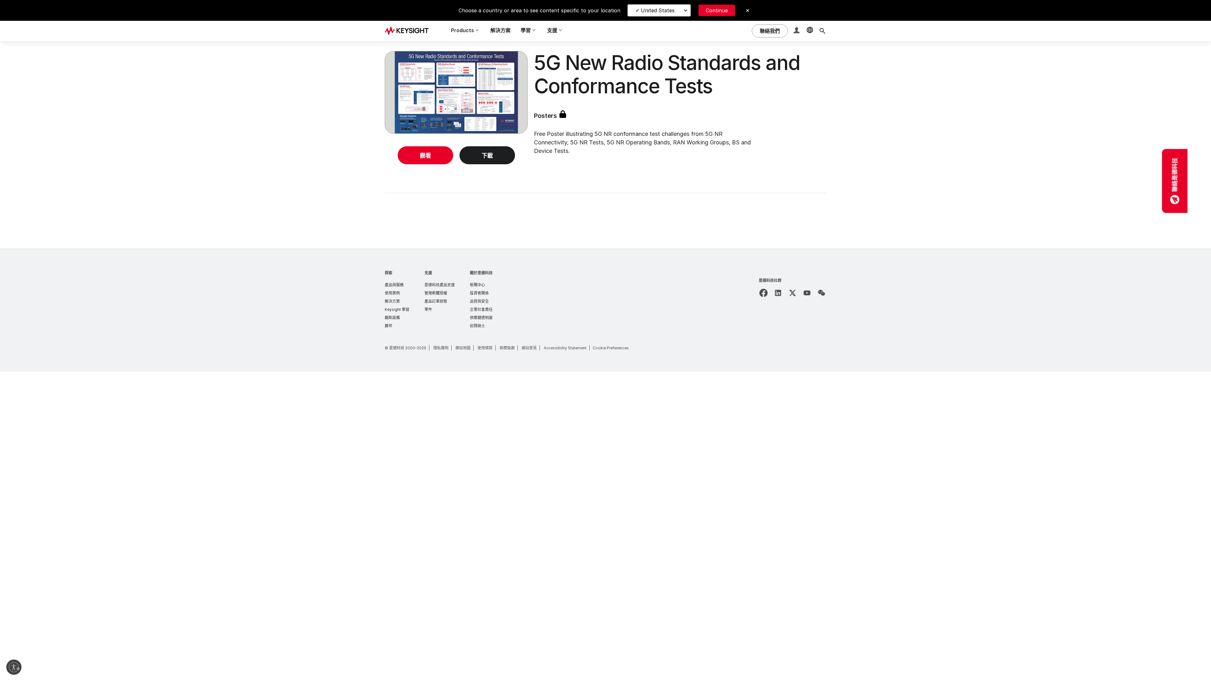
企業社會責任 (481, 309)
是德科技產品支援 (439, 284)
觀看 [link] (425, 155)
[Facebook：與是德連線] (763, 293)
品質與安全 (479, 301)
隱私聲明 (440, 348)
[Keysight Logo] (409, 30)
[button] (797, 31)
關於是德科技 (481, 273)
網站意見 (529, 348)
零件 (428, 309)
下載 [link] (487, 155)
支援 (428, 273)
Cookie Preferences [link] (611, 348)
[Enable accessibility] (13, 667)
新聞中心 (477, 284)
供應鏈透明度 (481, 317)
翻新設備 (392, 317)
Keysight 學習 (397, 309)
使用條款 (485, 348)
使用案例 (392, 293)
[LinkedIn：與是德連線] (778, 293)
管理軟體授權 (435, 293)
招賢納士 (477, 325)
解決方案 (500, 30)
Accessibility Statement (565, 348)
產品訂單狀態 (435, 301)
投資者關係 (479, 293)
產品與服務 (394, 284)
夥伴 (388, 325)
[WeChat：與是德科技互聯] (821, 293)
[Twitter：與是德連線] (792, 293)
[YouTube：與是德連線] (807, 293)
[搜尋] (822, 31)
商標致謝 (507, 348)
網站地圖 (463, 348)
